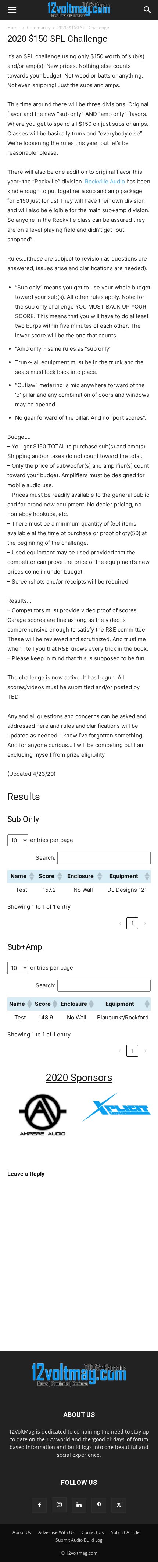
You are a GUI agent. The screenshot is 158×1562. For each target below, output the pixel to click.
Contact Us (93, 1532)
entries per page (51, 839)
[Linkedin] (79, 1505)
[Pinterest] (98, 1505)
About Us (21, 1532)
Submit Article (125, 1532)
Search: (45, 857)
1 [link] (132, 922)
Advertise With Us (56, 1532)
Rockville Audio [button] (105, 181)
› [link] (145, 922)
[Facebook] (39, 1505)
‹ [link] (120, 922)
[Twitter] (118, 1505)
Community (38, 27)
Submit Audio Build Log (79, 1540)
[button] (12, 10)
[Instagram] (59, 1504)
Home (13, 27)
